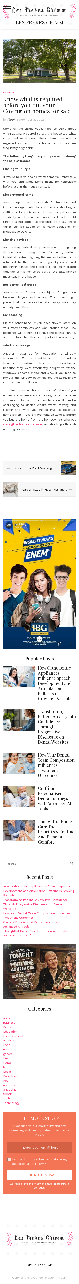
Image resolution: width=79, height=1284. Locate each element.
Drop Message (39, 1265)
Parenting (9, 1076)
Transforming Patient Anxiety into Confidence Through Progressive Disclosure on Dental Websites (35, 904)
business (8, 92)
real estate (11, 1085)
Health (7, 1058)
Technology (11, 1103)
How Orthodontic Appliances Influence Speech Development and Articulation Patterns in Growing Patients (38, 891)
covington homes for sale (22, 424)
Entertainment (13, 1036)
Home (7, 1062)
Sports (8, 1094)
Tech (6, 1098)
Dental (7, 1027)
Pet (5, 1080)
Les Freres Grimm (39, 22)
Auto (6, 1018)
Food (7, 1045)
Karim (11, 119)
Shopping (9, 1089)
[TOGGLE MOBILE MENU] (7, 6)
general (8, 1054)
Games (8, 1049)
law (5, 1067)
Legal (7, 1071)
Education (10, 1031)
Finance (8, 1040)
